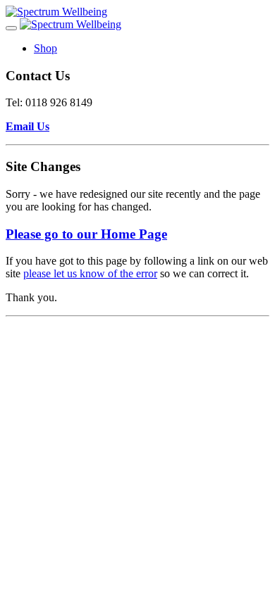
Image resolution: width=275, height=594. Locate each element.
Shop (45, 48)
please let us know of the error (90, 273)
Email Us (27, 126)
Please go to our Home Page (86, 234)
